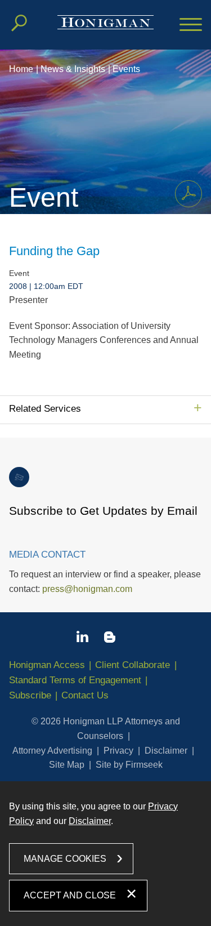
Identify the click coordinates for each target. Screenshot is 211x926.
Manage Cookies (65, 858)
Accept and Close (70, 895)
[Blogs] (109, 639)
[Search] (19, 23)
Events (126, 69)
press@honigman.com (87, 589)
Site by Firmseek (129, 764)
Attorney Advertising (52, 750)
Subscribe (30, 695)
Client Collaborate (132, 665)
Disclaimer (166, 750)
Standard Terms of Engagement (75, 680)
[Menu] (190, 25)
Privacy (118, 750)
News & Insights (73, 69)
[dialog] (105, 853)
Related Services (45, 408)
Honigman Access (47, 665)
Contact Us (85, 695)
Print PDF (188, 193)
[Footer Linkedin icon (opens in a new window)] (82, 639)
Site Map (66, 764)
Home (21, 69)
